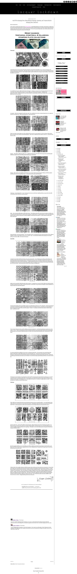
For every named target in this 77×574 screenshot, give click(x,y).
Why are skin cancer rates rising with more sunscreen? (61, 208)
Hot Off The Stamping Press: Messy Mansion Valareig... (62, 173)
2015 (58, 152)
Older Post (11, 561)
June (59, 187)
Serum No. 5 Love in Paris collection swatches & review (63, 242)
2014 (58, 197)
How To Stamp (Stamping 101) (31, 5)
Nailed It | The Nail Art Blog (61, 252)
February (59, 193)
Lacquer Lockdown (38, 12)
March (59, 192)
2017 (58, 149)
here (36, 379)
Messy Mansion (28, 487)
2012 (58, 200)
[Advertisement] (32, 552)
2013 (58, 198)
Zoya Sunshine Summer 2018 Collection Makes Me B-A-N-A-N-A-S (61, 256)
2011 (58, 201)
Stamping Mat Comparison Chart (36, 7)
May (59, 189)
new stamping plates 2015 (36, 487)
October (59, 182)
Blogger (40, 568)
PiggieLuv (59, 239)
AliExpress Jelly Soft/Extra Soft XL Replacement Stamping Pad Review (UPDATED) (61, 130)
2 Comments (37, 486)
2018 (58, 148)
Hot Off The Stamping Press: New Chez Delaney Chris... (62, 163)
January (59, 195)
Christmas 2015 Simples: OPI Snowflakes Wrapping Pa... (61, 177)
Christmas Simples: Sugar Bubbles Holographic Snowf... (62, 156)
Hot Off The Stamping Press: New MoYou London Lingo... (62, 170)
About (20, 5)
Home (17, 5)
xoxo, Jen (58, 229)
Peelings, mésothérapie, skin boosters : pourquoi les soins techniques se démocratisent (61, 219)
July (58, 186)
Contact (24, 5)
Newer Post (51, 561)
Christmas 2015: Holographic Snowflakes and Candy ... (61, 160)
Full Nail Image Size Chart (47, 5)
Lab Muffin (59, 206)
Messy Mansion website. (15, 474)
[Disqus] (32, 504)
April (59, 190)
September (60, 183)
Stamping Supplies (39, 5)
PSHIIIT (58, 217)
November (60, 180)
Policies (44, 7)
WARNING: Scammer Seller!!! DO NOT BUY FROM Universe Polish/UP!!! (61, 123)
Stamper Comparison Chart (57, 5)
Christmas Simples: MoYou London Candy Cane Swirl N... (62, 167)
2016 (58, 151)
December (60, 154)
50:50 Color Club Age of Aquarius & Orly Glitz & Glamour (63, 117)
